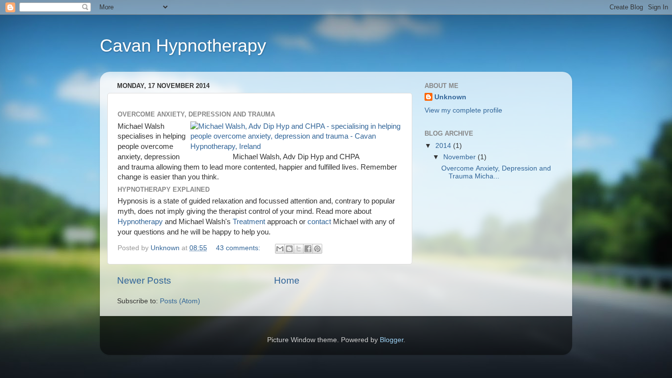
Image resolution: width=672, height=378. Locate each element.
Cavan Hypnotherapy (183, 45)
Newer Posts (144, 280)
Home (287, 280)
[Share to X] (299, 249)
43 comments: (239, 248)
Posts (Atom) (180, 301)
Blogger (391, 340)
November (460, 157)
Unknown (450, 97)
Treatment (249, 222)
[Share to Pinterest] (317, 249)
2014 (444, 145)
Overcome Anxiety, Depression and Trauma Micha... (496, 172)
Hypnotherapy (140, 222)
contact (319, 222)
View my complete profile (463, 110)
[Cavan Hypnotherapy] (296, 146)
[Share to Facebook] (308, 249)
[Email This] (280, 249)
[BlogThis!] (289, 249)
